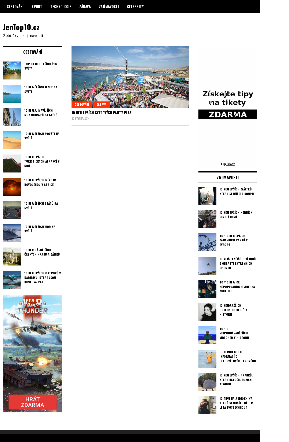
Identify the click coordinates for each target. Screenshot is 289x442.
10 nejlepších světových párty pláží (102, 112)
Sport (37, 6)
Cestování (15, 6)
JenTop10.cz (21, 26)
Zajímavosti (109, 6)
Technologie (60, 6)
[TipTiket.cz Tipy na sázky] (227, 164)
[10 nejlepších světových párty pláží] (130, 76)
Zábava (85, 6)
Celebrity (135, 6)
